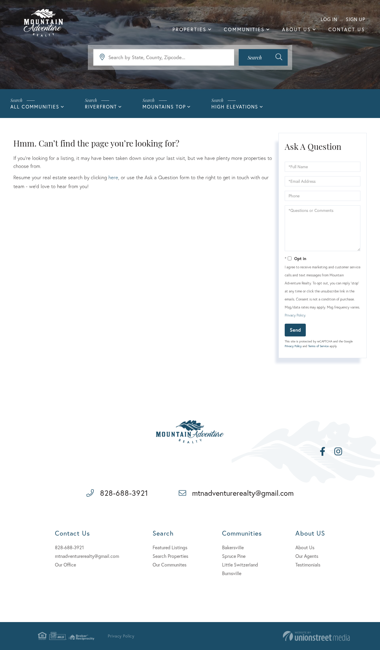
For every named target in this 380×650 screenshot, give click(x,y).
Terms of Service (318, 346)
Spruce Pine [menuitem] (234, 556)
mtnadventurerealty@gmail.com (243, 493)
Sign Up (355, 19)
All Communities (34, 106)
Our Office (65, 564)
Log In (329, 19)
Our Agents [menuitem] (306, 556)
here (113, 177)
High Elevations (234, 106)
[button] (263, 57)
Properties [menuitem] (189, 29)
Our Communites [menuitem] (169, 564)
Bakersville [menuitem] (233, 547)
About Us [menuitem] (296, 29)
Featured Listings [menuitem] (170, 547)
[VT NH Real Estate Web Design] (316, 636)
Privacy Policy (295, 315)
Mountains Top (164, 106)
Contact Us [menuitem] (346, 29)
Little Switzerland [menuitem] (240, 564)
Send (295, 330)
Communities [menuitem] (244, 29)
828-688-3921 (124, 493)
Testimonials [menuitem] (307, 564)
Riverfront (101, 106)
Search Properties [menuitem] (170, 556)
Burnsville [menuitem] (231, 573)
